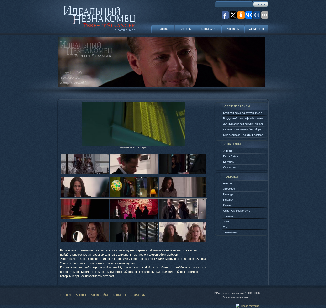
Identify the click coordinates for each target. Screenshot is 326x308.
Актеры (186, 28)
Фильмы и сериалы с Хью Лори (242, 129)
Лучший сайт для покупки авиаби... (244, 123)
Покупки (228, 199)
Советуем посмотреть (236, 210)
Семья (227, 205)
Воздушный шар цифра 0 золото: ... (244, 118)
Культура (228, 194)
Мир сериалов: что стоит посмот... (244, 134)
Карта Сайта (209, 28)
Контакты (233, 28)
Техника (228, 216)
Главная (162, 28)
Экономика (230, 232)
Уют (225, 227)
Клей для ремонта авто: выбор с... (243, 112)
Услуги (227, 221)
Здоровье (229, 188)
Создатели (256, 28)
